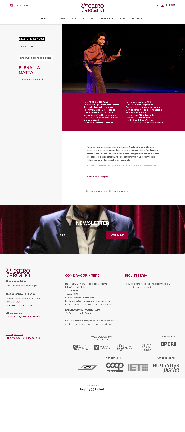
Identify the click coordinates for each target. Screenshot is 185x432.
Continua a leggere (97, 176)
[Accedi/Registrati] (162, 5)
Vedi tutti (27, 46)
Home (44, 19)
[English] (173, 5)
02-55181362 (13, 302)
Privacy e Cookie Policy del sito (23, 338)
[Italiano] (168, 5)
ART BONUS (138, 19)
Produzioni (107, 19)
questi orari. (145, 287)
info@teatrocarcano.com (19, 305)
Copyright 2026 (14, 334)
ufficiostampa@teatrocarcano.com (24, 316)
